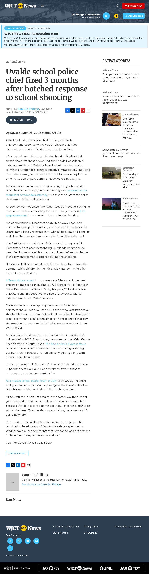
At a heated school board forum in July (31, 380)
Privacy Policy (91, 526)
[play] (106, 16)
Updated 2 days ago (39, 28)
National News (15, 61)
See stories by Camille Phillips (41, 484)
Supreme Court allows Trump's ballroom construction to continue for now (130, 128)
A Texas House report (20, 280)
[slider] (111, 15)
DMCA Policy (90, 533)
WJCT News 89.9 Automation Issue (31, 34)
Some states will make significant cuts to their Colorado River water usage (121, 153)
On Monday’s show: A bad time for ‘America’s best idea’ (131, 181)
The (65, 344)
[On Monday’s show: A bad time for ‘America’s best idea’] (111, 173)
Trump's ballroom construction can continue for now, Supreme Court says (120, 77)
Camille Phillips (28, 109)
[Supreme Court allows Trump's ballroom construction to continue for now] (111, 119)
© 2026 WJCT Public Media (17, 555)
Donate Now (134, 6)
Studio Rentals (60, 533)
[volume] (116, 16)
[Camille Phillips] (12, 482)
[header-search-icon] (117, 5)
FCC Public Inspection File (66, 526)
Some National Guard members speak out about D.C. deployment (120, 99)
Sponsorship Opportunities (128, 526)
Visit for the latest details (47, 45)
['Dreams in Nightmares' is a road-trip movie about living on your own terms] (111, 204)
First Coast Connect (128, 169)
